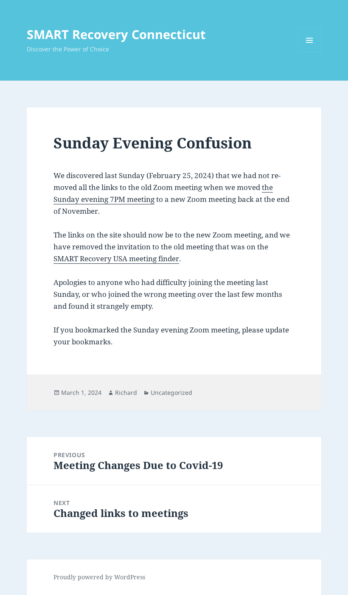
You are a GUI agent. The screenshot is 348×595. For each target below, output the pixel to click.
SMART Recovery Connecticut (116, 34)
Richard (126, 392)
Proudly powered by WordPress (99, 577)
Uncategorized (171, 392)
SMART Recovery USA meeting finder (116, 258)
